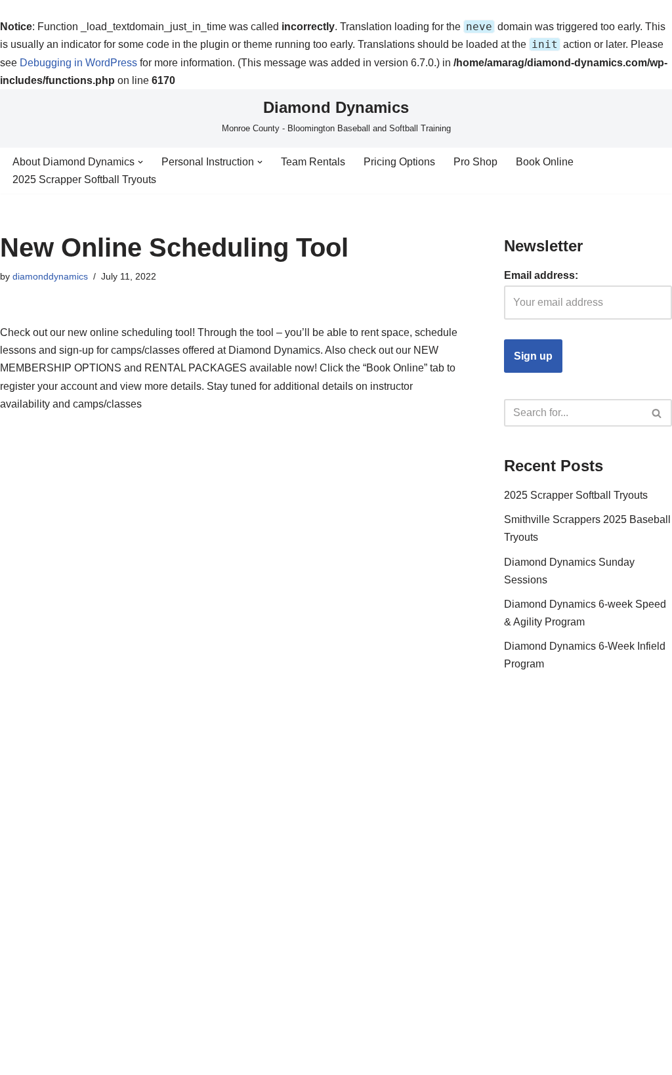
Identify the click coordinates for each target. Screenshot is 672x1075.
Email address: (541, 275)
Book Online (545, 161)
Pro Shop (475, 161)
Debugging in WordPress (78, 62)
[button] (140, 162)
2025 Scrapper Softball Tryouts (84, 179)
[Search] (657, 413)
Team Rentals (313, 161)
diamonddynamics (50, 276)
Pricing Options (399, 161)
